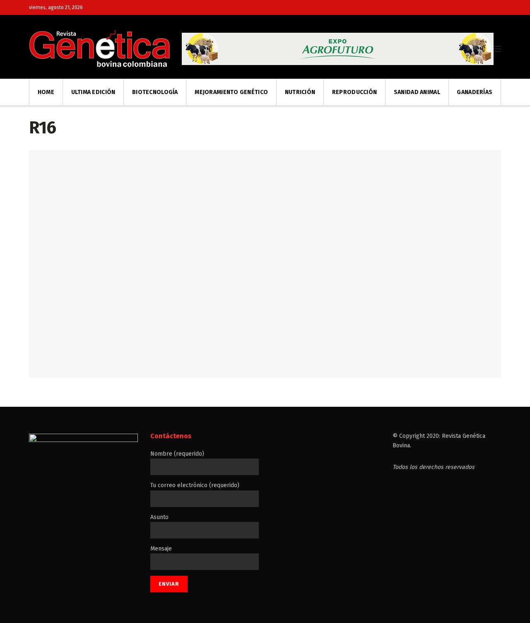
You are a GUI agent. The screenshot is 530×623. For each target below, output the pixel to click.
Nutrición (300, 92)
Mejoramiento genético (231, 92)
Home (46, 92)
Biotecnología (155, 92)
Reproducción (354, 92)
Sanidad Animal (417, 92)
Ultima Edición (93, 92)
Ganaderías (474, 92)
